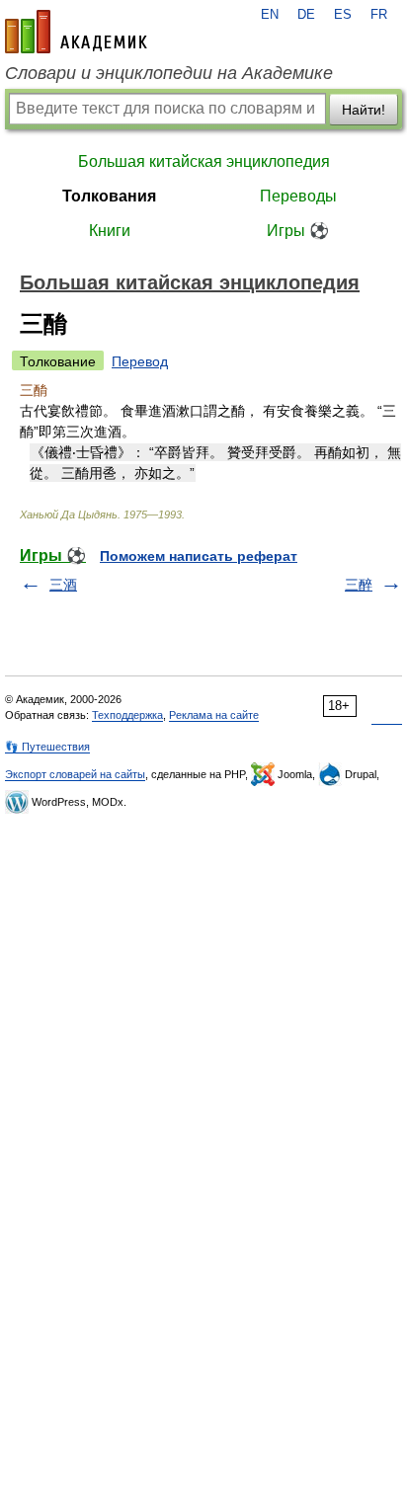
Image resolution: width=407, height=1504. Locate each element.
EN (270, 15)
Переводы (298, 196)
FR (378, 15)
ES (343, 15)
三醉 (358, 585)
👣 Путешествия (47, 746)
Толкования (109, 196)
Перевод (140, 361)
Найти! (363, 110)
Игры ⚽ (298, 230)
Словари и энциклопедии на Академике (169, 73)
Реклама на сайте (214, 715)
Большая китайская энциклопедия (204, 161)
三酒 (63, 585)
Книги (109, 230)
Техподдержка (127, 715)
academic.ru (76, 31)
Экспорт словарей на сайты (75, 774)
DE (306, 15)
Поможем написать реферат (198, 556)
